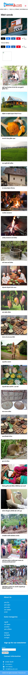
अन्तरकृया (6, 637)
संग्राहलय (6, 633)
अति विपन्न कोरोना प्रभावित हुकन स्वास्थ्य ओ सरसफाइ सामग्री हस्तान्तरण (12, 561)
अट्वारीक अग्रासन (6, 362)
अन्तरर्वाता (6, 627)
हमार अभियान (8, 629)
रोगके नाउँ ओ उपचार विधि (8, 337)
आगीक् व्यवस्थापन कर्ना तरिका (9, 238)
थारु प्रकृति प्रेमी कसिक (7, 163)
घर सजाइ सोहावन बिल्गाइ (8, 188)
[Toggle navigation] (25, 6)
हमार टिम (6, 602)
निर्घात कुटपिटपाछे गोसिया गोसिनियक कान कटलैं (14, 486)
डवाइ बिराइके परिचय (7, 436)
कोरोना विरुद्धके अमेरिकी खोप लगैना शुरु (12, 511)
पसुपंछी (6, 622)
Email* (4, 647)
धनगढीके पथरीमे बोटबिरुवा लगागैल (10, 535)
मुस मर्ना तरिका (5, 461)
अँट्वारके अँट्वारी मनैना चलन (9, 287)
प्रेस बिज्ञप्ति (7, 635)
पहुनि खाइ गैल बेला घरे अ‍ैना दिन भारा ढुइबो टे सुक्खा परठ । (13, 88)
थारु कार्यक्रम (7, 610)
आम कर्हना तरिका (6, 312)
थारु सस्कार (7, 624)
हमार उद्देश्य (7, 605)
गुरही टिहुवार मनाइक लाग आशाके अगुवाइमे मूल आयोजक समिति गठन (13, 587)
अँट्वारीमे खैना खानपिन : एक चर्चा (10, 386)
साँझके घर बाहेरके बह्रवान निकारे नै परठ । (12, 113)
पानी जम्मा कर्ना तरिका (7, 262)
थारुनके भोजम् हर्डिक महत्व (8, 138)
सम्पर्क (5, 612)
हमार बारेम (7, 607)
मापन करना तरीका (6, 411)
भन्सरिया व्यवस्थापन (7, 213)
